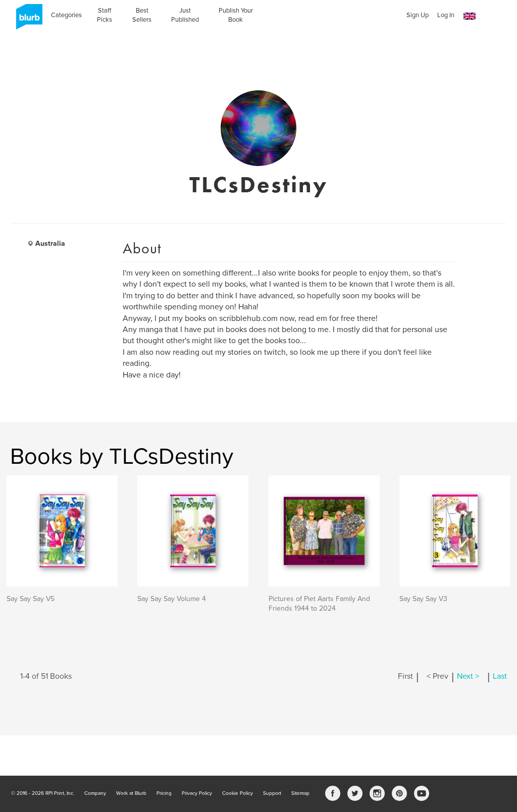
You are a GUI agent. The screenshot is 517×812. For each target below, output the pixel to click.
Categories (66, 15)
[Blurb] (26, 20)
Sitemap (300, 793)
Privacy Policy (197, 793)
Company (95, 793)
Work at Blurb (131, 793)
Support (272, 793)
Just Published (185, 15)
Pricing (164, 793)
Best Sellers (141, 15)
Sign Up (417, 15)
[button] (469, 16)
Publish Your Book (236, 15)
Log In (445, 15)
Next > (468, 676)
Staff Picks (104, 15)
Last (500, 676)
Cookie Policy (237, 793)
